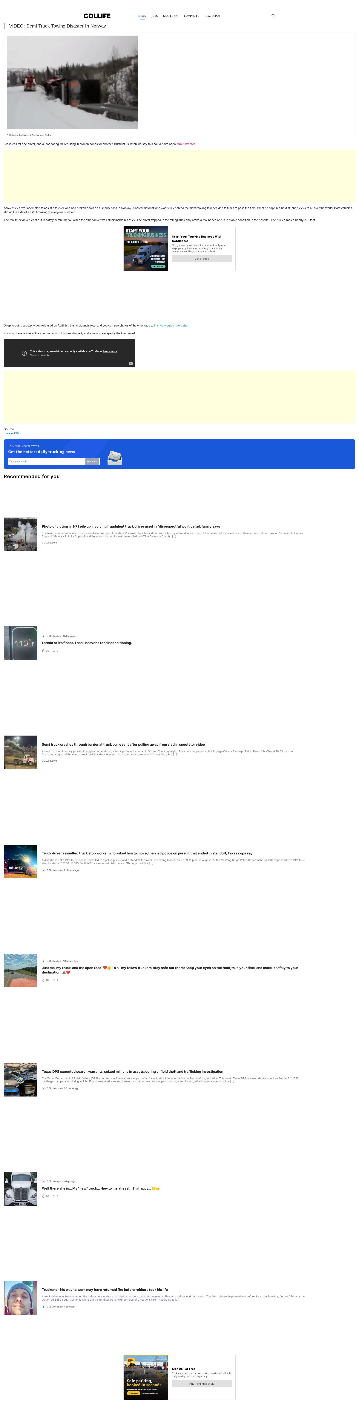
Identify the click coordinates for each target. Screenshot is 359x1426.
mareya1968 (12, 433)
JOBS (154, 16)
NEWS (142, 16)
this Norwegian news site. (171, 325)
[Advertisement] (116, 176)
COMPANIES (191, 16)
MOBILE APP (170, 16)
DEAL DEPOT (213, 16)
